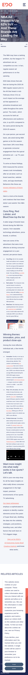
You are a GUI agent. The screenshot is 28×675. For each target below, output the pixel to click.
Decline (14, 668)
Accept (14, 664)
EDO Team (3, 11)
